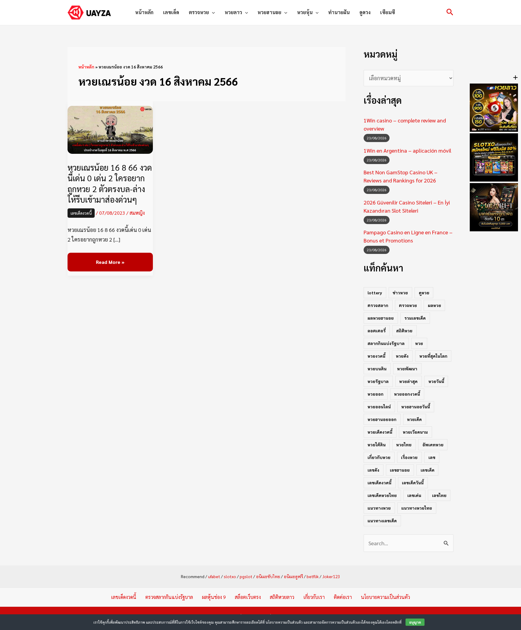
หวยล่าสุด (408, 381)
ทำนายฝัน (339, 12)
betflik (313, 576)
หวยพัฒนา (407, 368)
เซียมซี (387, 12)
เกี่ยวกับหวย (379, 457)
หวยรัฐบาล (378, 381)
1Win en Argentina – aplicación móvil (407, 150)
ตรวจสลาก (378, 305)
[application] (212, 12)
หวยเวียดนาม (415, 432)
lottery (375, 292)
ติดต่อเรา (343, 597)
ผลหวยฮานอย (381, 318)
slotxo (230, 576)
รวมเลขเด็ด (415, 318)
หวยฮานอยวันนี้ (415, 406)
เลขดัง (373, 470)
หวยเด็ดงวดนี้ (380, 432)
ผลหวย (434, 305)
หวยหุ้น (305, 12)
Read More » (110, 262)
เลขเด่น (414, 495)
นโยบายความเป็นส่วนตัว (385, 597)
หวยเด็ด (414, 419)
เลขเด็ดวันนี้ (413, 482)
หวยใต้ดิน (377, 444)
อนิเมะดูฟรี (293, 576)
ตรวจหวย (199, 12)
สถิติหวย (404, 330)
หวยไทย (404, 444)
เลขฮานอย (400, 470)
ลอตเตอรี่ (377, 330)
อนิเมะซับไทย (268, 576)
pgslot (246, 576)
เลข (431, 457)
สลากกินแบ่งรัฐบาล (386, 343)
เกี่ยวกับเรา (314, 597)
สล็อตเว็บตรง (248, 597)
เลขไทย (439, 495)
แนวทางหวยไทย (416, 508)
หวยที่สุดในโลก (433, 356)
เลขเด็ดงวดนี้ (81, 213)
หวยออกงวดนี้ (407, 394)
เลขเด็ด (171, 12)
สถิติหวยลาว (282, 597)
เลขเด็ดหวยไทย (382, 495)
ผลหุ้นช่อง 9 (214, 597)
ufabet (214, 576)
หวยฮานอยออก (382, 419)
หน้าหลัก (144, 12)
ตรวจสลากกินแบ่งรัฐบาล (169, 597)
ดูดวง (365, 12)
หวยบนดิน (377, 368)
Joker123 (331, 576)
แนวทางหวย (379, 508)
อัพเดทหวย (433, 444)
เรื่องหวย (409, 457)
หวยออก (376, 394)
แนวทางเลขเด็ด (382, 520)
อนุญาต (415, 622)
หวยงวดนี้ (376, 356)
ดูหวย (424, 292)
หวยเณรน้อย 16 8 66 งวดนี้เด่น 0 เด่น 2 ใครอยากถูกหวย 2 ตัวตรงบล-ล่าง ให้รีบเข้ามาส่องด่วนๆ (110, 183)
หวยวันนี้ (436, 381)
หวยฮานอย (269, 12)
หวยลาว (233, 12)
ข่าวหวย (400, 292)
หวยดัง (402, 356)
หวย (419, 343)
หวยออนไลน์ (379, 406)
